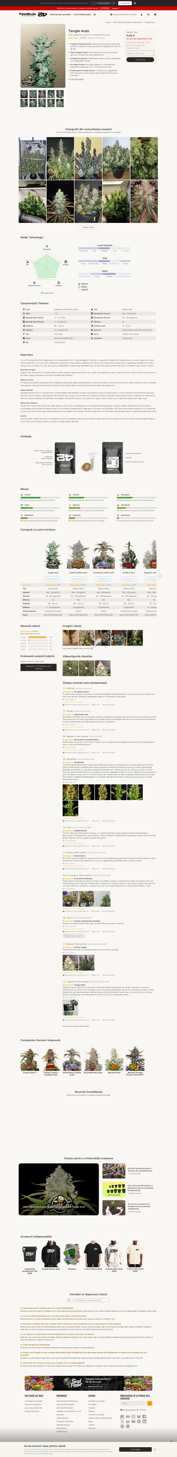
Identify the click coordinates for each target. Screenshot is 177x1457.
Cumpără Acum (53, 579)
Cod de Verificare (32, 1411)
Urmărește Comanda (33, 1401)
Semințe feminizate (65, 1408)
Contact (91, 1408)
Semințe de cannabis (60, 14)
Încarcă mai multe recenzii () (76, 1026)
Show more (88, 227)
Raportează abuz (108, 704)
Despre (91, 1395)
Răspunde (95, 704)
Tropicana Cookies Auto (154, 573)
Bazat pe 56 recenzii (96, 38)
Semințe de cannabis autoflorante (127, 22)
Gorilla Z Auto (129, 573)
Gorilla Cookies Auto (78, 573)
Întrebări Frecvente (96, 1401)
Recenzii (91, 1428)
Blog (90, 1421)
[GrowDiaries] (88, 1121)
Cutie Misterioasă (82, 14)
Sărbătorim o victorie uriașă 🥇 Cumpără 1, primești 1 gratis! (87, 8)
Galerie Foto (62, 1431)
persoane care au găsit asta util (76, 704)
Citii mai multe (77, 79)
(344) (109, 585)
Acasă (107, 22)
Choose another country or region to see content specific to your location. (64, 3)
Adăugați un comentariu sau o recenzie (38, 667)
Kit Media (92, 1404)
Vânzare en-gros (63, 1425)
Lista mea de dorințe (33, 1408)
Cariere (91, 1425)
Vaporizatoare (62, 1418)
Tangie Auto (149, 22)
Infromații (62, 1395)
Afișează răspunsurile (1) (73, 936)
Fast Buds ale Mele (34, 1395)
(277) (134, 585)
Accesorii (60, 1415)
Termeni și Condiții (96, 1415)
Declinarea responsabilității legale (41, 1453)
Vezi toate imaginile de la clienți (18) (78, 648)
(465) (84, 585)
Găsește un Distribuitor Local (69, 1411)
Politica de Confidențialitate (100, 1418)
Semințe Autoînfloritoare (67, 1401)
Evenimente (62, 1428)
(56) (58, 585)
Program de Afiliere (65, 1421)
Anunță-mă (140, 60)
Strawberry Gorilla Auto (103, 573)
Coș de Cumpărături (33, 1404)
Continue (125, 3)
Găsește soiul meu (95, 1386)
